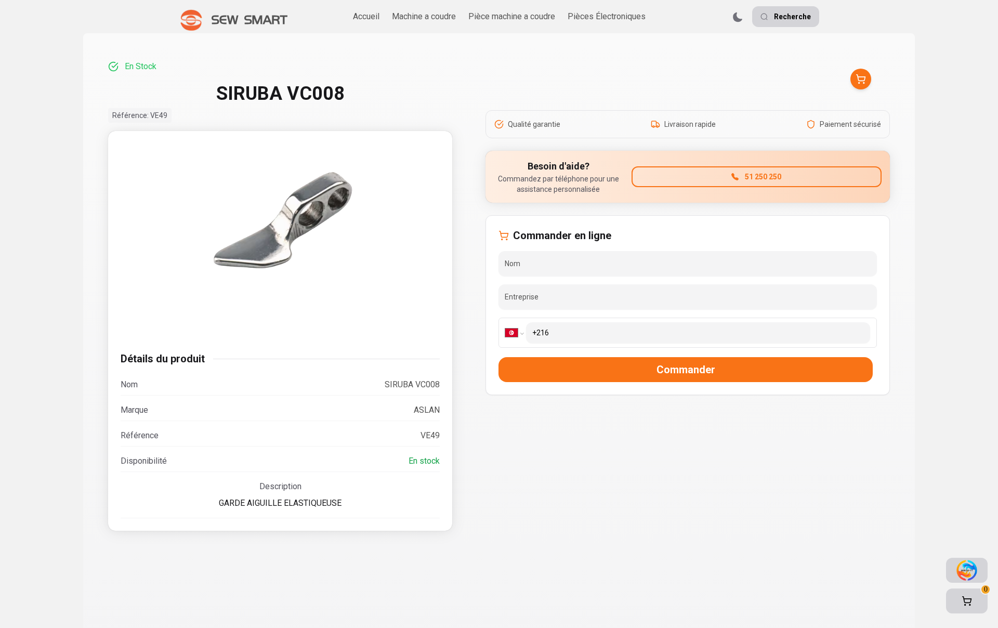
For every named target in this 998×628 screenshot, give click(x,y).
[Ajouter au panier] (860, 79)
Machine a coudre (424, 16)
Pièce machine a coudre (511, 16)
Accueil (366, 16)
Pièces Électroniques (607, 16)
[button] (967, 600)
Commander (685, 369)
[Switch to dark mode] (737, 17)
